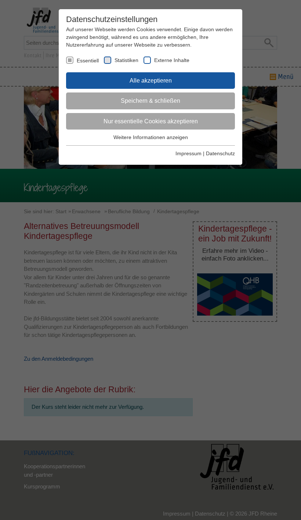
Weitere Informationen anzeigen (150, 137)
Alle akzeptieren (151, 80)
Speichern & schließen (150, 101)
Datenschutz (220, 153)
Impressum (188, 153)
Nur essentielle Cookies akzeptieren (151, 121)
